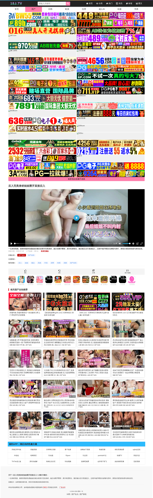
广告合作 (62, 487)
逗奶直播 (137, 461)
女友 (89, 405)
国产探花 (83, 494)
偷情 (83, 345)
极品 (33, 263)
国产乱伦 (75, 494)
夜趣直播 (33, 449)
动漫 (119, 9)
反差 (117, 345)
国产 (34, 9)
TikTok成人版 (16, 461)
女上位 (56, 405)
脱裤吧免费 (85, 461)
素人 (24, 345)
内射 (89, 345)
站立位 (64, 405)
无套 (63, 345)
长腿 (48, 375)
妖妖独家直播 (119, 461)
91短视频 (68, 461)
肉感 (58, 263)
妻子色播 (68, 449)
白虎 (123, 345)
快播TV (119, 455)
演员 (120, 3)
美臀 (52, 263)
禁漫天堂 (137, 455)
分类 (101, 3)
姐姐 (26, 263)
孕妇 (11, 375)
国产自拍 (22, 255)
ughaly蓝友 (136, 449)
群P (79, 375)
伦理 (84, 9)
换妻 (14, 345)
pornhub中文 (102, 455)
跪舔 (99, 435)
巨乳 (117, 405)
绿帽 (11, 345)
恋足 (17, 437)
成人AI (102, 9)
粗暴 (102, 405)
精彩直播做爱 (119, 449)
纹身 (45, 375)
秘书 (114, 345)
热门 (110, 3)
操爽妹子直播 (85, 449)
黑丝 (45, 345)
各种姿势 (69, 405)
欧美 (67, 9)
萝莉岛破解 (33, 461)
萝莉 (48, 405)
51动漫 (50, 455)
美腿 (65, 263)
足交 (11, 437)
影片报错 (128, 273)
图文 (140, 3)
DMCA (45, 487)
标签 (130, 3)
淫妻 (17, 345)
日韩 (50, 9)
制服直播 (102, 449)
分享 (93, 273)
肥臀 (51, 375)
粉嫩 (120, 345)
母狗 (20, 437)
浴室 (114, 437)
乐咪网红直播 (50, 449)
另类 (136, 9)
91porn (68, 455)
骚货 (89, 435)
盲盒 (51, 437)
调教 (14, 437)
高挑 (39, 263)
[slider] (63, 243)
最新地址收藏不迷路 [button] (76, 179)
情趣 (79, 405)
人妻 (79, 345)
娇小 (51, 405)
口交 (92, 405)
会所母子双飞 (102, 461)
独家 (114, 375)
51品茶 (85, 455)
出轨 (86, 345)
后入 (20, 263)
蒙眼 (48, 437)
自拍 (88, 375)
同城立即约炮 (16, 449)
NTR (20, 345)
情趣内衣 (84, 405)
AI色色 (16, 455)
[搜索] (68, 4)
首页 (91, 3)
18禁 (68, 494)
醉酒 (82, 375)
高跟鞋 (49, 345)
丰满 (45, 263)
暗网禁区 (33, 455)
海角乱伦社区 (50, 461)
